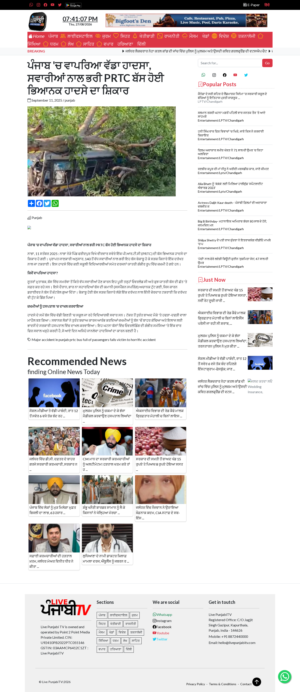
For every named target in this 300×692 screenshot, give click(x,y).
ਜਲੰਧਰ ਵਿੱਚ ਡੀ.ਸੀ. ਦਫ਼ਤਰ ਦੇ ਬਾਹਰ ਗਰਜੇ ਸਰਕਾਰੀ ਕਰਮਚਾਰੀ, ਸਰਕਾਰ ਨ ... (53, 464)
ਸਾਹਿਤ (87, 44)
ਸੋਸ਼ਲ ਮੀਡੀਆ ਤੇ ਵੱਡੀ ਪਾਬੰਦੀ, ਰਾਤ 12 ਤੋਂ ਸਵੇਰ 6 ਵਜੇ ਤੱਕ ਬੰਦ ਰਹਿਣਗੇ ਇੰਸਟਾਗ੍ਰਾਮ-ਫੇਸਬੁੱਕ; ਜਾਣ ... (222, 363)
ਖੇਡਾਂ (205, 36)
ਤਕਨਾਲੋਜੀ (245, 36)
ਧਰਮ (53, 44)
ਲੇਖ (70, 44)
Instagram (164, 620)
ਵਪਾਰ (107, 44)
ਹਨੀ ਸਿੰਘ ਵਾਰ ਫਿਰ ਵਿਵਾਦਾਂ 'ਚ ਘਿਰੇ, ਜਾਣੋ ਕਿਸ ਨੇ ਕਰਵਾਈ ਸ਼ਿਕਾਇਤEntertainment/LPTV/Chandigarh (231, 135)
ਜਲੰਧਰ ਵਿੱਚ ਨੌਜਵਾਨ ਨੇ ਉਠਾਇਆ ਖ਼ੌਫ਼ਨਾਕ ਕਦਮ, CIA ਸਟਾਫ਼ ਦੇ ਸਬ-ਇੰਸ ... (158, 512)
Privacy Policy (195, 684)
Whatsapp (164, 614)
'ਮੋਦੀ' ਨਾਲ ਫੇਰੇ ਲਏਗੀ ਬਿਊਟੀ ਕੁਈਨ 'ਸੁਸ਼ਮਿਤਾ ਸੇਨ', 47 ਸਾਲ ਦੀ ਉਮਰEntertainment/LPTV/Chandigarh (233, 262)
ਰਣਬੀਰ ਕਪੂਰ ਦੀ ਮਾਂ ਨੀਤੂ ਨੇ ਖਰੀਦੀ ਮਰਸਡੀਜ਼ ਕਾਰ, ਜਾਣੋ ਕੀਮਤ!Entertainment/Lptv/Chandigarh (233, 171)
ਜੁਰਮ (106, 36)
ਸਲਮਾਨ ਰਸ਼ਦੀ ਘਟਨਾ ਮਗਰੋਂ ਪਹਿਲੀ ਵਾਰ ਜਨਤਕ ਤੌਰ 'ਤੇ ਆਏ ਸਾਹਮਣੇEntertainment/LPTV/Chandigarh (231, 116)
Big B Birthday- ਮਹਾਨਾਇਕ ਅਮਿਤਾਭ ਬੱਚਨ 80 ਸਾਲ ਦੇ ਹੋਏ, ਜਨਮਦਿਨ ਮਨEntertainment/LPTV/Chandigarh (232, 225)
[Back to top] (256, 682)
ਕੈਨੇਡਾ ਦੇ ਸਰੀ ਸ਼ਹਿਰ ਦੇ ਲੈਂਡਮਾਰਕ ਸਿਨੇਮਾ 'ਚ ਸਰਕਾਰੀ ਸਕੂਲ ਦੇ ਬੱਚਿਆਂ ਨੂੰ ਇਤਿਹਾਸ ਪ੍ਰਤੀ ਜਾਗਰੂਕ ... (232, 96)
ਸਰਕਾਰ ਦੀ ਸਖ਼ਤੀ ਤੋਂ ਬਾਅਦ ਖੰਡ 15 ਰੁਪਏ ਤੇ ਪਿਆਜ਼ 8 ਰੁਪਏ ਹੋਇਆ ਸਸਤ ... (159, 464)
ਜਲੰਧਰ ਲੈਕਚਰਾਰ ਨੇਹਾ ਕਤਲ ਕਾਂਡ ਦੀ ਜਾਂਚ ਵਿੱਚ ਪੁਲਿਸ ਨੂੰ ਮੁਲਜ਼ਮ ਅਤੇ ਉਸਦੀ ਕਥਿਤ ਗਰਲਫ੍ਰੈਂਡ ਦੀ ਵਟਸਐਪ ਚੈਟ (179, 51)
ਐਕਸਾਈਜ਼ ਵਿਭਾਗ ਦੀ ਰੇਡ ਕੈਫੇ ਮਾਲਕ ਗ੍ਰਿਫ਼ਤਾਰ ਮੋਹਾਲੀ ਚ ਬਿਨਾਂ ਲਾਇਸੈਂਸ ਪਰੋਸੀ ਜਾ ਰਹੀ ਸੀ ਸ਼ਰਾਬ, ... (222, 318)
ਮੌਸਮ (193, 36)
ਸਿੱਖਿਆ (103, 640)
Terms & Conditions (222, 684)
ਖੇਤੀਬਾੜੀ (146, 36)
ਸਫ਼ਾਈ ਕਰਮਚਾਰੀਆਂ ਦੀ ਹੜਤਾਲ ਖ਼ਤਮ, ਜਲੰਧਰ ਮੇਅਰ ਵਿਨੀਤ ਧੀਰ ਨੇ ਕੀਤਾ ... (51, 561)
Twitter (162, 639)
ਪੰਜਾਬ (52, 36)
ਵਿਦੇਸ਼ (223, 36)
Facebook (164, 627)
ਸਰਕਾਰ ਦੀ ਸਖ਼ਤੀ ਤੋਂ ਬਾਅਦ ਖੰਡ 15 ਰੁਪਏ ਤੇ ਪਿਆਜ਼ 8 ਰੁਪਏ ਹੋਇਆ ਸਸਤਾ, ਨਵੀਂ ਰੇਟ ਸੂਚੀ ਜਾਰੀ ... (222, 295)
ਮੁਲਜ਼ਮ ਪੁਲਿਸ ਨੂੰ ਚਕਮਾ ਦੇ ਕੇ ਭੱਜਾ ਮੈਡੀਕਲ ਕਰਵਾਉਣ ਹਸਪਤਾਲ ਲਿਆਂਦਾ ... (107, 416)
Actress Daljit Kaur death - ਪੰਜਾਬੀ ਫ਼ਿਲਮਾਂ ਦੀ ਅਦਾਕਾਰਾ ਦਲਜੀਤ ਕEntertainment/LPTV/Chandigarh (232, 206)
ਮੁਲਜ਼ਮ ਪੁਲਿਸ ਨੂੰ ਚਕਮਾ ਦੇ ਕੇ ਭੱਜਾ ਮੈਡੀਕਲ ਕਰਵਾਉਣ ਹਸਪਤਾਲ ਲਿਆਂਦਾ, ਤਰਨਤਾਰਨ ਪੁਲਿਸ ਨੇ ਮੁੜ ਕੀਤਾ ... (222, 340)
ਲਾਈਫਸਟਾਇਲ (80, 36)
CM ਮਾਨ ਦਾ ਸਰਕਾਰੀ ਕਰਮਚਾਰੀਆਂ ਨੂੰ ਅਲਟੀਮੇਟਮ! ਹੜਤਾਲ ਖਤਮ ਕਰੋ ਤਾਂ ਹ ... (106, 464)
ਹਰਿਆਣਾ (124, 44)
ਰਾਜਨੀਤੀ (171, 36)
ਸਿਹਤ (124, 36)
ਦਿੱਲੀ (141, 44)
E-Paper (253, 5)
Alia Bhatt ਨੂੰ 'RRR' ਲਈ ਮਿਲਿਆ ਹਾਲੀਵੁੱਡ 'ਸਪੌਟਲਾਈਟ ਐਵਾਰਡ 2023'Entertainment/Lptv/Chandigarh (230, 187)
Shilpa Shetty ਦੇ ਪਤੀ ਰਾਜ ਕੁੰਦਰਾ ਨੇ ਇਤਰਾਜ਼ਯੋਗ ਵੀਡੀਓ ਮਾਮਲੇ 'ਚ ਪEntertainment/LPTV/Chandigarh (234, 244)
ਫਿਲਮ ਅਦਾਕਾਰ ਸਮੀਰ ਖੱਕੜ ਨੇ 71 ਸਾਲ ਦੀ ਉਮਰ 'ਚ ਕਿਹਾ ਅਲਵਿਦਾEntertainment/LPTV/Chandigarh (230, 154)
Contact (246, 684)
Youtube (162, 633)
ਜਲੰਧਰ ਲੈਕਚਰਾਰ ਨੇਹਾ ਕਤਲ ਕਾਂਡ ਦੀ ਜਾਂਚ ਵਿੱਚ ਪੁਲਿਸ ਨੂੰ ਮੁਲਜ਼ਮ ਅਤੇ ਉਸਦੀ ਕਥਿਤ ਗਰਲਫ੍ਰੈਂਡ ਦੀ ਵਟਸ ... (222, 386)
